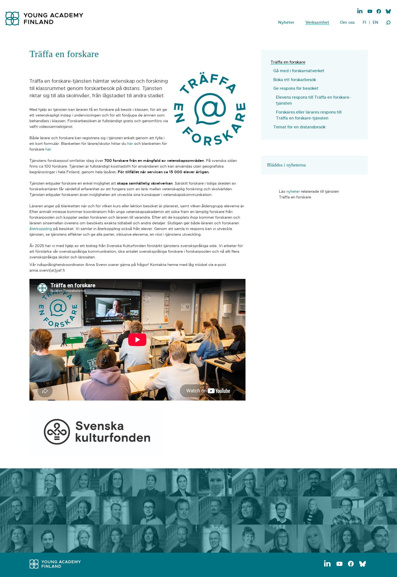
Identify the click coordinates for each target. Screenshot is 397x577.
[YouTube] (370, 11)
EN (375, 22)
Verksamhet (317, 22)
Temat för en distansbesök (299, 126)
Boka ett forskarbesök (294, 79)
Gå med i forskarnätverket (298, 70)
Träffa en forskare (288, 62)
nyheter (293, 191)
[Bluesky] (388, 11)
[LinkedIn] (360, 11)
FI (364, 22)
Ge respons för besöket (295, 88)
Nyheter (286, 22)
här (130, 143)
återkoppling (40, 228)
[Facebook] (378, 11)
